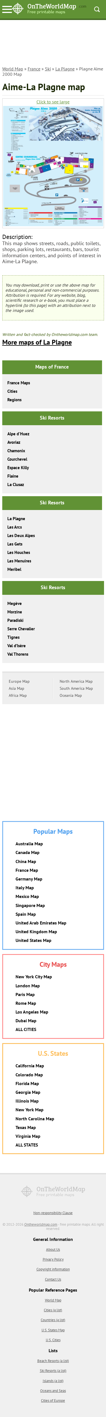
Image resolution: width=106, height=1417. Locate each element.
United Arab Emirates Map (41, 923)
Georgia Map (28, 1092)
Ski (48, 69)
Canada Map (28, 852)
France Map (27, 870)
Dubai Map (26, 1020)
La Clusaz (15, 484)
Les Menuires (19, 561)
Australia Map (29, 843)
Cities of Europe (53, 1400)
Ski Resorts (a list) (53, 1370)
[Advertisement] (53, 44)
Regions (14, 399)
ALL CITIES (26, 1029)
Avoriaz (13, 442)
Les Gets (14, 544)
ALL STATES (27, 1145)
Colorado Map (29, 1074)
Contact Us (53, 1279)
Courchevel (17, 459)
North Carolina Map (35, 1118)
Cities (12, 391)
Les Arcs (14, 527)
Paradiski (15, 620)
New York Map (30, 1109)
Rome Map (26, 1003)
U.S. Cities (53, 1340)
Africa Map (18, 695)
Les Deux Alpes (21, 535)
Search (97, 9)
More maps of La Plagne (37, 342)
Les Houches (18, 552)
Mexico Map (27, 896)
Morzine (14, 612)
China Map (26, 861)
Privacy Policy (53, 1259)
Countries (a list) (53, 1320)
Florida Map (27, 1083)
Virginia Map (28, 1136)
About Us (53, 1249)
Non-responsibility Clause (53, 1212)
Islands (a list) (53, 1380)
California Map (30, 1065)
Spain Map (26, 914)
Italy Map (25, 887)
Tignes (13, 637)
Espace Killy (18, 467)
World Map (12, 69)
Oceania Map (71, 695)
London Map (28, 985)
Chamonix (16, 450)
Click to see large (53, 102)
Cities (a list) (53, 1310)
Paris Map (25, 994)
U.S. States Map (53, 1330)
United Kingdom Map (36, 931)
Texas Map (26, 1127)
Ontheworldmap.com (40, 1224)
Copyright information (53, 1269)
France (34, 69)
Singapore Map (30, 905)
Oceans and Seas (53, 1390)
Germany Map (29, 879)
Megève (14, 603)
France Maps (18, 382)
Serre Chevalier (21, 628)
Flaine (12, 476)
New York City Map (34, 976)
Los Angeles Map (32, 1012)
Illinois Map (27, 1101)
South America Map (76, 688)
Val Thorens (17, 654)
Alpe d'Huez (18, 433)
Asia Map (16, 688)
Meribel (14, 569)
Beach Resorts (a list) (53, 1360)
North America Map (76, 681)
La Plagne (65, 69)
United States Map (33, 940)
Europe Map (19, 681)
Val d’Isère (16, 645)
